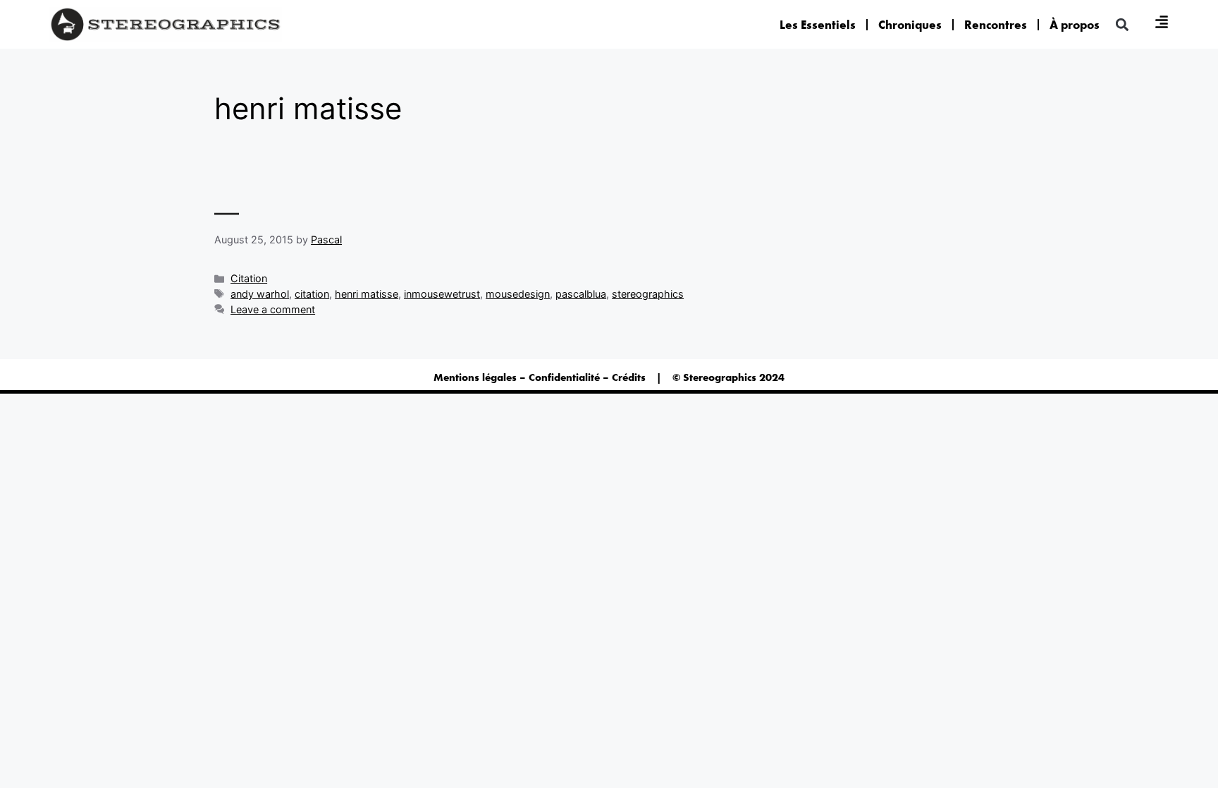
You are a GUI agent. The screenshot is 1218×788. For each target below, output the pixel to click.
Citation (248, 278)
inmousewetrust (442, 294)
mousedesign (518, 294)
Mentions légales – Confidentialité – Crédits (539, 377)
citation (312, 294)
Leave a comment (272, 309)
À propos (1075, 24)
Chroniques (910, 24)
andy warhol (259, 294)
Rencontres (995, 24)
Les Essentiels (818, 24)
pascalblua (580, 294)
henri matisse (366, 294)
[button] (1121, 24)
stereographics (648, 294)
